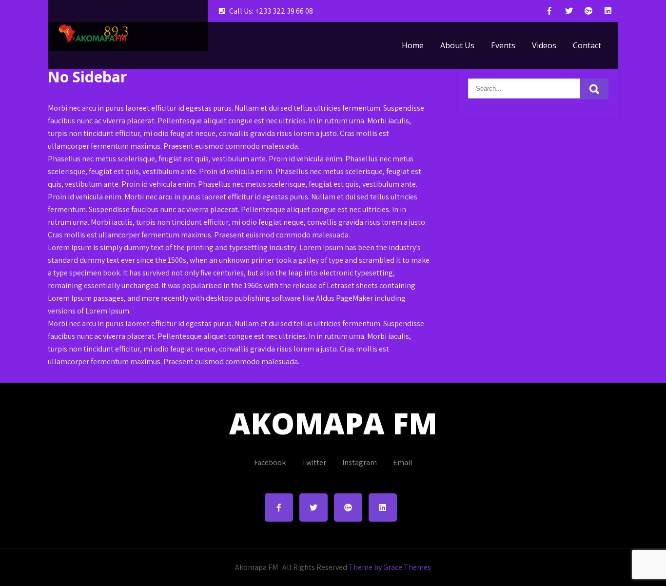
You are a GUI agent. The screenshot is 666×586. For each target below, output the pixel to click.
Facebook (270, 462)
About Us (457, 45)
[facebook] (549, 11)
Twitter (314, 462)
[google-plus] (588, 11)
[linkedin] (608, 11)
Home (413, 45)
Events (503, 45)
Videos (544, 45)
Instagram (359, 462)
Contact (587, 45)
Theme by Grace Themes (390, 567)
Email (402, 462)
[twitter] (569, 11)
